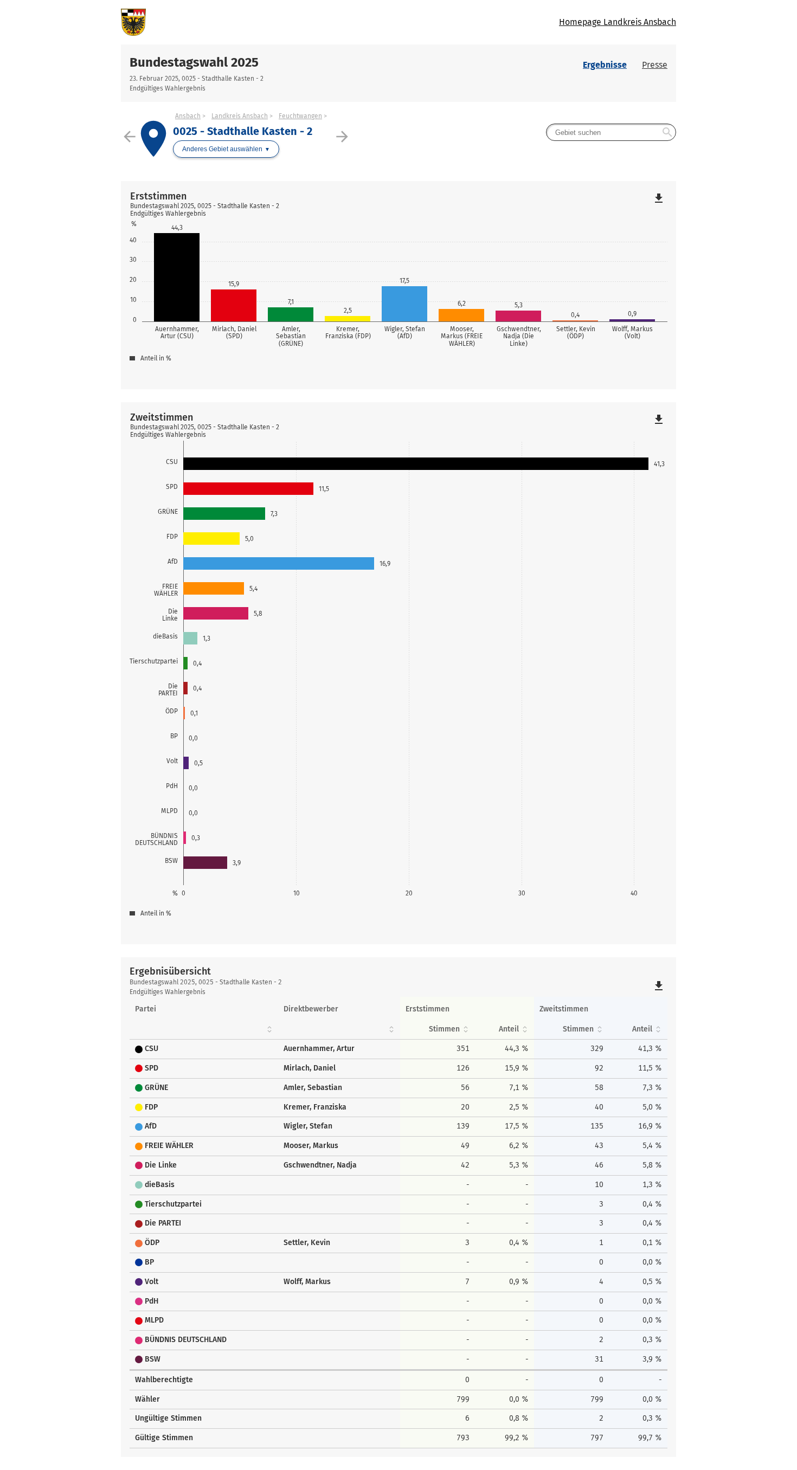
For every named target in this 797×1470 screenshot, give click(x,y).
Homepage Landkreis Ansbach (617, 22)
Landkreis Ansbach (239, 116)
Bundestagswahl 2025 (194, 62)
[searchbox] (611, 132)
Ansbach (188, 116)
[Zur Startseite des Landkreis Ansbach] (259, 22)
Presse (654, 65)
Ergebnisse (605, 65)
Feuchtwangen (300, 116)
